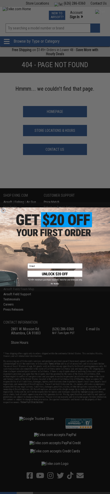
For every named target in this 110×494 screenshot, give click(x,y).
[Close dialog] (3, 211)
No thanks (55, 284)
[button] (55, 276)
